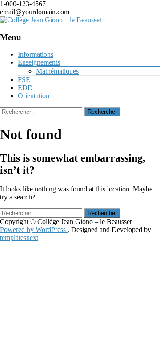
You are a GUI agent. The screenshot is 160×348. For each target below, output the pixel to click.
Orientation (33, 95)
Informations (35, 54)
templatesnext (19, 237)
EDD (25, 87)
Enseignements (39, 62)
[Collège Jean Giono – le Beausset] (50, 20)
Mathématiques (57, 71)
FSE (24, 79)
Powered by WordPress (34, 229)
